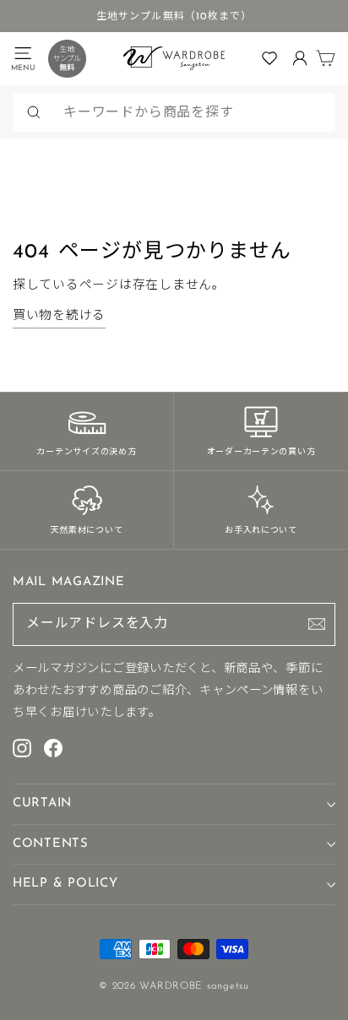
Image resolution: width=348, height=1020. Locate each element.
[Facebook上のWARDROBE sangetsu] (53, 747)
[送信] (316, 624)
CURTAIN (42, 803)
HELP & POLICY (65, 883)
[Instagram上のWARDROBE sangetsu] (22, 747)
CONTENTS (51, 844)
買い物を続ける (59, 316)
